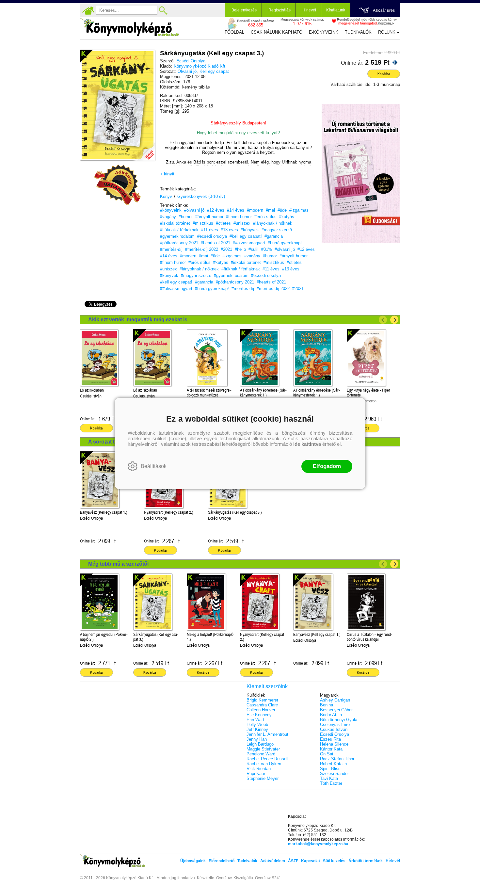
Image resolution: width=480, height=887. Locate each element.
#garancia (273, 236)
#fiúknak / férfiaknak (179, 229)
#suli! (253, 249)
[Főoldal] (88, 10)
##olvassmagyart (249, 242)
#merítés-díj (171, 249)
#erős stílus (265, 216)
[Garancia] (117, 185)
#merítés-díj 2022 (201, 249)
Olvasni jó (187, 71)
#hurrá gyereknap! (285, 242)
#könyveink (171, 210)
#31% (266, 249)
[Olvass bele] (143, 149)
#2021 (226, 249)
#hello (240, 249)
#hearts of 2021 (215, 242)
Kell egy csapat (214, 71)
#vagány (168, 216)
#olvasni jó (194, 210)
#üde (282, 210)
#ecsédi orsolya (212, 236)
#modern (255, 210)
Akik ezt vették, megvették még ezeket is (137, 319)
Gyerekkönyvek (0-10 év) (201, 196)
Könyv (166, 196)
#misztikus (203, 223)
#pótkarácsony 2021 (179, 242)
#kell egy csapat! (246, 236)
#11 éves (209, 229)
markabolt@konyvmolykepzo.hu (318, 844)
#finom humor (239, 216)
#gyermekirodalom (177, 236)
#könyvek (250, 229)
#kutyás (286, 216)
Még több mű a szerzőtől (118, 564)
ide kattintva (307, 444)
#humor (186, 216)
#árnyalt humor (209, 216)
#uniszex (241, 223)
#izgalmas (299, 210)
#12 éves (215, 210)
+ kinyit (167, 173)
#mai (270, 210)
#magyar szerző (277, 229)
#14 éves (235, 210)
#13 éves (229, 229)
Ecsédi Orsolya (190, 60)
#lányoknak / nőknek (272, 223)
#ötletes (223, 223)
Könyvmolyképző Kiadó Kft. (200, 66)
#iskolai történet (175, 223)
